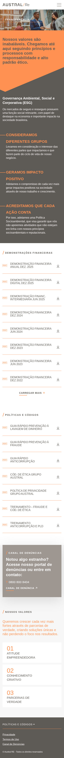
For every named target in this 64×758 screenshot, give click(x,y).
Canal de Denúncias (13, 744)
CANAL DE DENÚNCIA (20, 588)
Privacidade (9, 734)
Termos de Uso (11, 739)
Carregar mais (30, 393)
